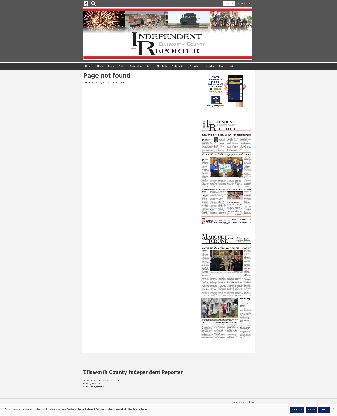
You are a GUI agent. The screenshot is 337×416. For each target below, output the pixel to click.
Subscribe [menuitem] (194, 66)
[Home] (167, 33)
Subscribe (229, 3)
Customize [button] (297, 410)
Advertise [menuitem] (209, 66)
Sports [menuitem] (111, 66)
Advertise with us (246, 402)
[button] (93, 3)
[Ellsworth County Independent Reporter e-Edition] (226, 171)
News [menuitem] (100, 66)
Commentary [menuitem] (136, 66)
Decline (311, 410)
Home (234, 402)
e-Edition (241, 3)
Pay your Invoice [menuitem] (227, 66)
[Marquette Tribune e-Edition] (226, 286)
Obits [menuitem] (149, 66)
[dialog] (168, 410)
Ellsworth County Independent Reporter (133, 372)
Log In (249, 3)
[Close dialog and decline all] (333, 408)
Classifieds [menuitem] (162, 66)
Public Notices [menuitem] (178, 66)
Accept (324, 410)
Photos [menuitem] (122, 66)
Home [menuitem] (88, 66)
